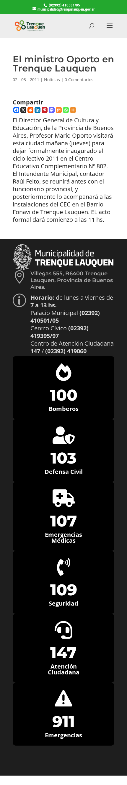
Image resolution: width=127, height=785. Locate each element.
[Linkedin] (37, 110)
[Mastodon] (52, 110)
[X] (23, 110)
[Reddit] (30, 110)
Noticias (52, 79)
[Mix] (59, 110)
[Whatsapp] (66, 110)
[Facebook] (16, 110)
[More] (73, 110)
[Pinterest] (45, 110)
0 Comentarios (79, 79)
